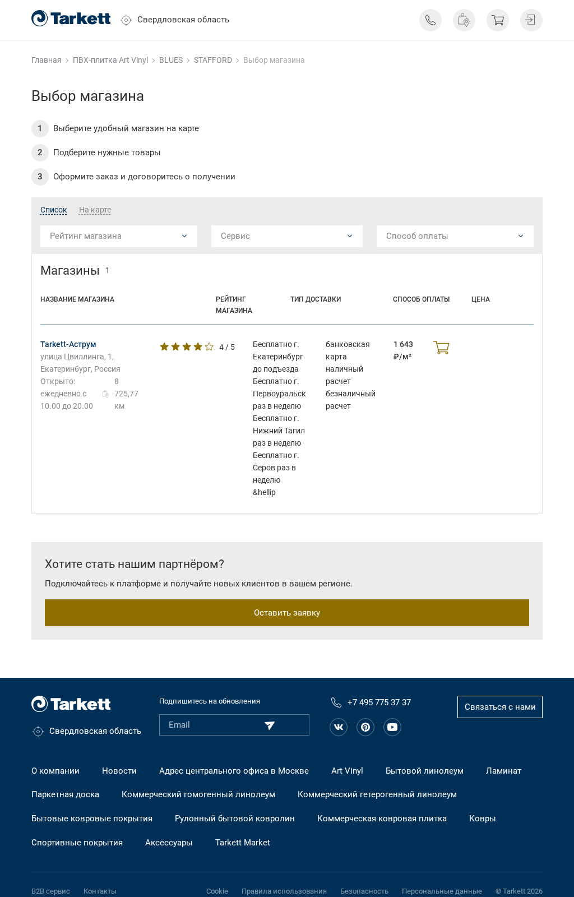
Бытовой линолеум (425, 771)
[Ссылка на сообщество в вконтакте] (339, 727)
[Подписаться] (269, 725)
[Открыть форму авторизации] (531, 20)
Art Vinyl (347, 771)
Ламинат (503, 771)
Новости (119, 771)
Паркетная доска (65, 794)
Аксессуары (169, 843)
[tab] (53, 210)
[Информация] (430, 20)
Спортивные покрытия (77, 843)
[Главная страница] (70, 18)
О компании (55, 771)
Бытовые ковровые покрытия (91, 818)
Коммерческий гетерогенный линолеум (377, 794)
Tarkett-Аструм (68, 344)
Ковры (482, 818)
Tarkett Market (242, 843)
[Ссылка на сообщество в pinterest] (365, 727)
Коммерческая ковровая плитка (382, 818)
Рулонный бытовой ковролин (235, 818)
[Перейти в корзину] (498, 20)
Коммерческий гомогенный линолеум (198, 794)
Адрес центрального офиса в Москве (234, 771)
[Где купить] (464, 20)
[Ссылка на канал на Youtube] (392, 727)
